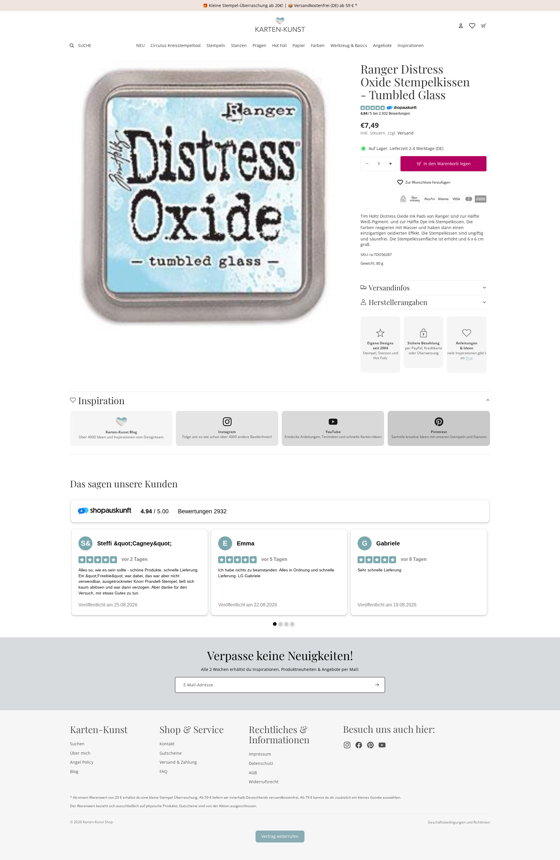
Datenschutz (261, 763)
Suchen (77, 743)
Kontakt (167, 743)
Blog (469, 357)
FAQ (163, 771)
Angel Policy (81, 762)
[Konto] (460, 25)
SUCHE (84, 45)
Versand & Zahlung (178, 762)
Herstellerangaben (398, 302)
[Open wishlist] (472, 25)
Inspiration (101, 400)
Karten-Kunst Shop (98, 821)
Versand (406, 133)
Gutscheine (171, 753)
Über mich (80, 753)
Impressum (260, 754)
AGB (253, 772)
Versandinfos (389, 287)
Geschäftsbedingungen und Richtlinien (459, 822)
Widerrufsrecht (264, 781)
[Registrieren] (377, 685)
